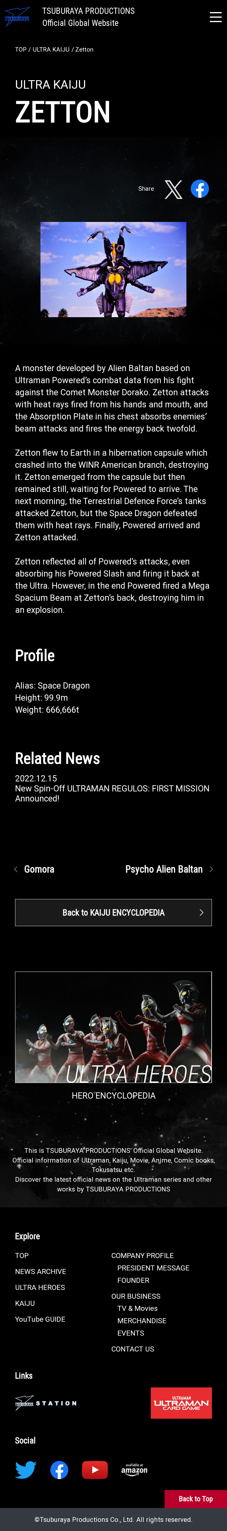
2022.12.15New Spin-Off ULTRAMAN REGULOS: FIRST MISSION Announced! (112, 788)
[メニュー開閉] (216, 17)
